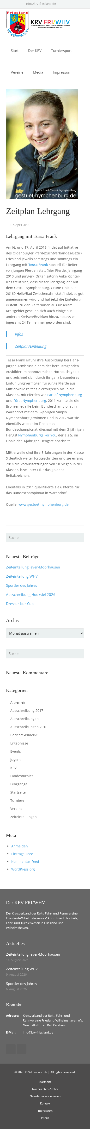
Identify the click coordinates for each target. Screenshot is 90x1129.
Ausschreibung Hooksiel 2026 (30, 594)
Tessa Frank (38, 264)
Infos (19, 334)
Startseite (18, 792)
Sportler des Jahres (21, 585)
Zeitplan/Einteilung (30, 346)
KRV (13, 767)
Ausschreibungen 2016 (28, 727)
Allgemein (18, 702)
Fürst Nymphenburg (29, 400)
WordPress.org (23, 869)
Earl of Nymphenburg (64, 394)
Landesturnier (21, 776)
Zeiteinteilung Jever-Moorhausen (33, 567)
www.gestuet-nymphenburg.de (43, 504)
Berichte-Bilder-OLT (26, 735)
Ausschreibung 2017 (26, 710)
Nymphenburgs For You (37, 435)
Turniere (17, 800)
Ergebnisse (19, 743)
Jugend (16, 759)
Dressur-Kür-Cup (20, 603)
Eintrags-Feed (22, 853)
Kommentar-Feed (25, 861)
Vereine (16, 808)
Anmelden (19, 846)
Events (15, 751)
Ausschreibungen (24, 718)
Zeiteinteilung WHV (22, 576)
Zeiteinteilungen (23, 816)
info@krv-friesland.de (40, 3)
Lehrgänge (18, 784)
